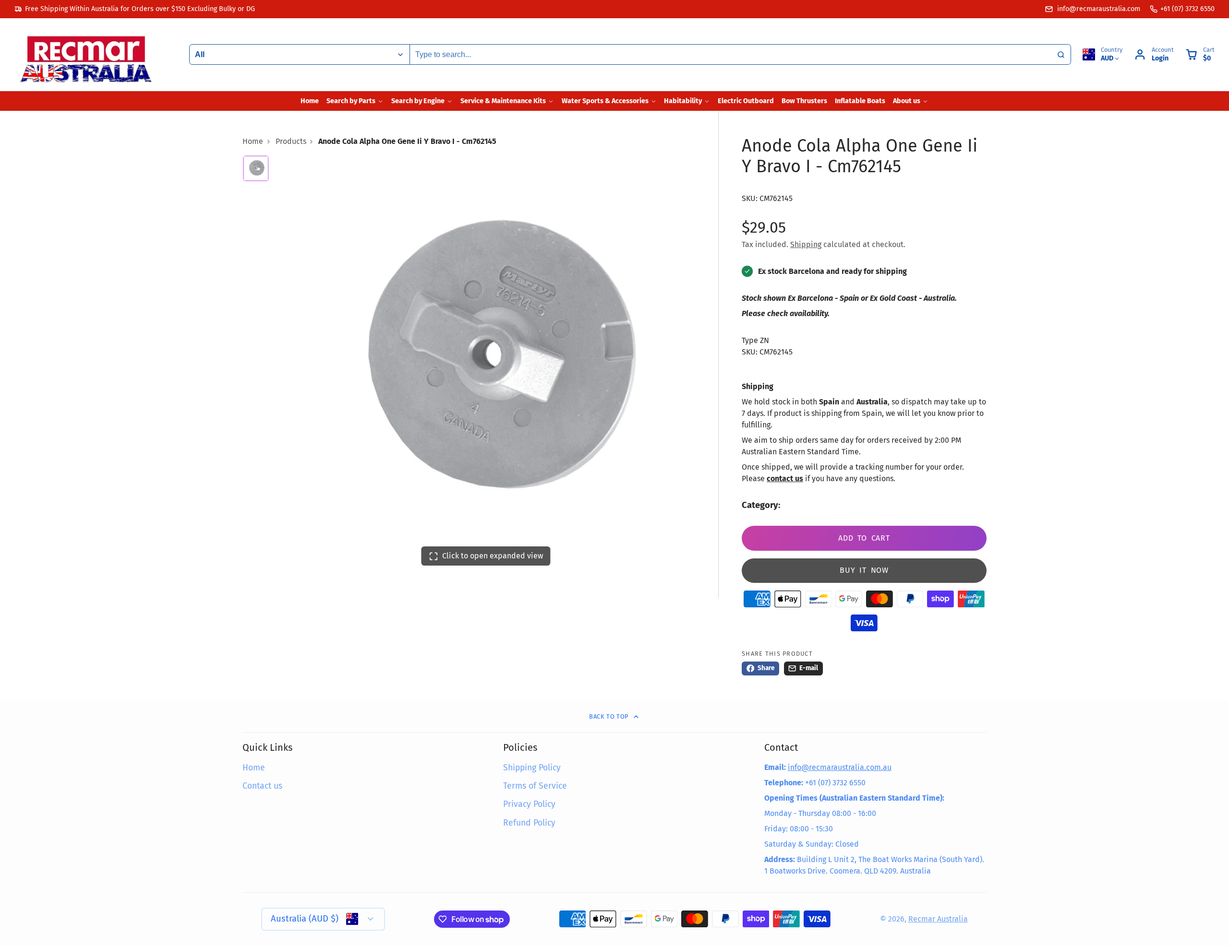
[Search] (1061, 55)
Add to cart (864, 538)
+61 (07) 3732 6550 (1187, 9)
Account (1154, 54)
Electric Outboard (746, 101)
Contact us (262, 786)
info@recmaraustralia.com (1097, 9)
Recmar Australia (938, 918)
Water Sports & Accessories (605, 101)
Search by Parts (350, 101)
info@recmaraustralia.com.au (840, 767)
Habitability (683, 101)
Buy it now (864, 570)
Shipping (805, 244)
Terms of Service (535, 786)
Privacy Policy (529, 804)
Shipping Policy (532, 768)
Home (310, 101)
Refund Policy (529, 823)
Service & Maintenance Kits (503, 101)
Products (291, 141)
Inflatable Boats (860, 101)
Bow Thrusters (804, 101)
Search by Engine (418, 101)
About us (906, 101)
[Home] (86, 54)
